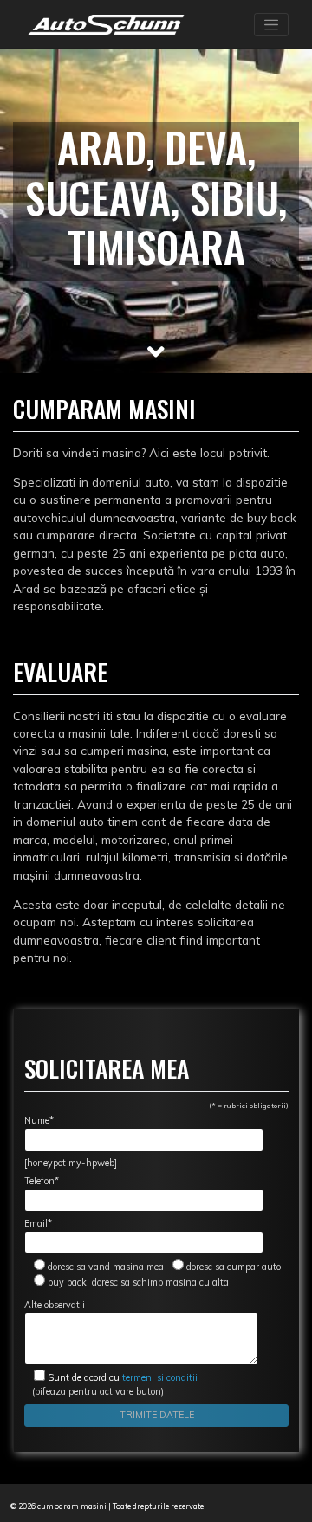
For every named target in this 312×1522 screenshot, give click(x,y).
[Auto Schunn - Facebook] (219, 1506)
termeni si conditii (123, 1377)
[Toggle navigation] (271, 25)
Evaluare (60, 671)
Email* (38, 1223)
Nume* (39, 1120)
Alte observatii (54, 1305)
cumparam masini (72, 1506)
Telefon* (41, 1181)
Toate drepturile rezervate (158, 1506)
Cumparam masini (104, 408)
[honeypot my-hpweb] (70, 1163)
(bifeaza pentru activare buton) (111, 1384)
